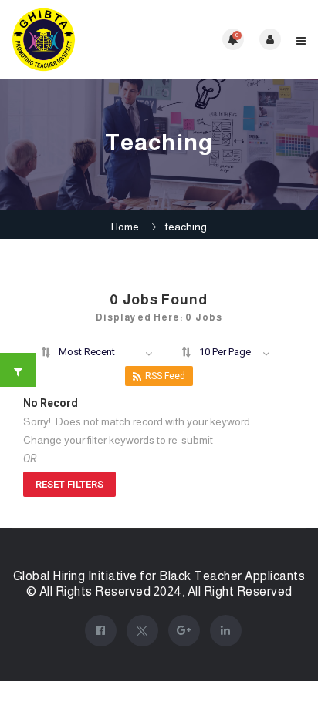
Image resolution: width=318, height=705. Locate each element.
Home (125, 226)
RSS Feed (165, 376)
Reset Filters (69, 484)
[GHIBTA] (85, 40)
